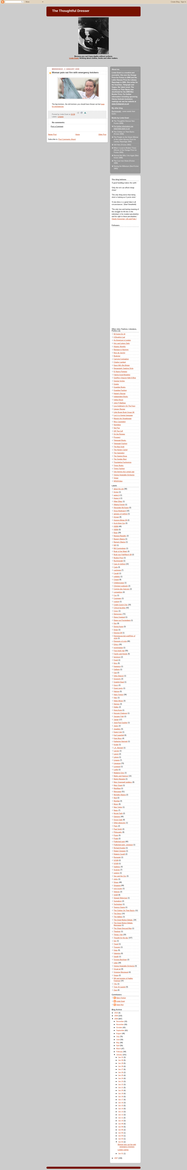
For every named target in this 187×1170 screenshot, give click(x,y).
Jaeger (116, 720)
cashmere (117, 570)
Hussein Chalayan (120, 713)
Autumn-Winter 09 (120, 520)
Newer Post (52, 134)
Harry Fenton (118, 695)
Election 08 (118, 633)
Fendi (116, 660)
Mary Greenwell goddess (123, 782)
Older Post (102, 134)
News (116, 810)
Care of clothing (119, 564)
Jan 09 (121, 1124)
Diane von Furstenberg (122, 620)
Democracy (118, 614)
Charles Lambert (120, 362)
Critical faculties (120, 608)
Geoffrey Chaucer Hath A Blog (125, 378)
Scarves (117, 870)
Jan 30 (121, 1060)
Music (116, 804)
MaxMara (117, 788)
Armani (116, 517)
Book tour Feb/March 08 (123, 555)
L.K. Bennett (118, 748)
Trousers (117, 947)
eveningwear (118, 648)
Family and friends (120, 654)
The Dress (117, 913)
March (118, 1049)
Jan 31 (121, 1057)
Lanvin (116, 754)
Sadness (117, 867)
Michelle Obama (120, 795)
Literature (117, 763)
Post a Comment (57, 126)
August (119, 1033)
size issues (118, 888)
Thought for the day (121, 938)
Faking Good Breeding (122, 375)
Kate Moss (118, 738)
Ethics (116, 644)
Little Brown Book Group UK (124, 412)
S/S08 (116, 860)
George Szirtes (119, 381)
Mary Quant (118, 785)
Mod (115, 798)
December (120, 1021)
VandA (116, 957)
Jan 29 (121, 1063)
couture (116, 602)
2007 (116, 1158)
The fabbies (118, 917)
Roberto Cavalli (119, 854)
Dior (115, 623)
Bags (116, 533)
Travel (116, 944)
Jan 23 (121, 1081)
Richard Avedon (119, 848)
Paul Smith (118, 829)
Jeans (116, 726)
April (118, 1046)
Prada (116, 838)
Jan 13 (121, 1112)
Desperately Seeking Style (123, 368)
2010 (116, 1013)
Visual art (117, 969)
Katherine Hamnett (120, 741)
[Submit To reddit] (81, 114)
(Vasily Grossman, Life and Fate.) (124, 219)
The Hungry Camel (120, 450)
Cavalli (116, 573)
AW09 (116, 530)
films (115, 663)
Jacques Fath (119, 716)
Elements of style (120, 641)
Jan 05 (121, 1133)
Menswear (117, 792)
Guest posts (118, 688)
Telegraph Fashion (120, 443)
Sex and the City (120, 876)
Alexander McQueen (121, 508)
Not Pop (117, 428)
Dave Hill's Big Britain (122, 365)
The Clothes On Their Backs (124, 910)
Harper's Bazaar (119, 393)
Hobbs (116, 707)
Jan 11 (121, 1118)
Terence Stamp (119, 907)
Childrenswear (119, 583)
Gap (115, 673)
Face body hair (119, 651)
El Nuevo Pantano (120, 372)
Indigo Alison (118, 400)
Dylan (116, 630)
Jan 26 (121, 1072)
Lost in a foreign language (123, 415)
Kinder (116, 745)
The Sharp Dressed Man (123, 928)
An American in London (122, 340)
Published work (119, 842)
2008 (116, 1019)
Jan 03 (121, 1139)
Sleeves (117, 892)
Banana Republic (120, 536)
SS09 (116, 895)
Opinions (117, 817)
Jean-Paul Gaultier (120, 723)
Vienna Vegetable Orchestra (124, 475)
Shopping (117, 885)
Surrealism (118, 901)
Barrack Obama (119, 542)
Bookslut (117, 356)
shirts (116, 879)
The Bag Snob (119, 447)
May (118, 1043)
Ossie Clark (118, 820)
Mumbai (117, 801)
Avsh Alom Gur (119, 523)
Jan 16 (121, 1103)
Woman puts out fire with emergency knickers (75, 72)
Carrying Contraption (121, 359)
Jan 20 (121, 1090)
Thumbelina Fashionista (122, 462)
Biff (115, 545)
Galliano (117, 669)
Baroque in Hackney (121, 350)
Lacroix (116, 751)
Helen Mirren (118, 701)
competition (118, 592)
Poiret (116, 835)
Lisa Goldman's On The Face (124, 406)
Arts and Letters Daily (122, 343)
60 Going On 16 (119, 334)
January (119, 1055)
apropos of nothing (120, 514)
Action (116, 492)
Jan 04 (121, 1136)
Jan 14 (121, 1109)
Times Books (119, 465)
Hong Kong (118, 710)
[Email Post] (75, 114)
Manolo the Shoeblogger (123, 418)
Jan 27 (121, 1069)
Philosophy (118, 832)
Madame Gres (119, 773)
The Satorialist (119, 453)
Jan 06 (121, 1130)
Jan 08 (121, 1127)
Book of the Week (120, 551)
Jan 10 (121, 1121)
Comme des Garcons (121, 589)
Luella (116, 770)
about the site (119, 489)
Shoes (116, 882)
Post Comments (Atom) (67, 139)
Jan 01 (121, 1154)
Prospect (117, 437)
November (120, 1024)
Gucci (116, 685)
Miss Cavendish (120, 422)
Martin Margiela (119, 779)
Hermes (116, 704)
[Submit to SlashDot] (85, 114)
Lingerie (60, 117)
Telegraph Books (120, 440)
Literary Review (119, 409)
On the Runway (119, 434)
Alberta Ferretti (119, 505)
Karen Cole (118, 732)
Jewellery (117, 729)
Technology (118, 904)
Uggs (116, 950)
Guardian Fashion (120, 390)
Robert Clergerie (120, 851)
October (119, 1027)
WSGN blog (118, 481)
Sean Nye (120, 1005)
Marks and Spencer (121, 776)
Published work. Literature (123, 845)
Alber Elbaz (118, 501)
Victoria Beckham (120, 960)
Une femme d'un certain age (124, 472)
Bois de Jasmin (119, 353)
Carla (116, 567)
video (116, 963)
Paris (116, 826)
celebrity (117, 577)
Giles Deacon (119, 676)
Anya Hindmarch (120, 511)
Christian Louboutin (121, 586)
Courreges (117, 598)
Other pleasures (119, 823)
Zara (115, 990)
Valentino (117, 953)
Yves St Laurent (120, 987)
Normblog (117, 425)
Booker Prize (118, 558)
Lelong (116, 757)
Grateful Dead (119, 682)
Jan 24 (121, 1078)
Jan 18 (121, 1097)
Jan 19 (121, 1093)
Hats (115, 698)
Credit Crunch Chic (121, 605)
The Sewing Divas (120, 456)
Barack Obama (119, 539)
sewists (116, 873)
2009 (116, 1016)
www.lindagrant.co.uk (120, 104)
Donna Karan (118, 627)
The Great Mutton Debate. (123, 920)
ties (115, 941)
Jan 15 (121, 1106)
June (118, 1040)
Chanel (116, 580)
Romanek (117, 857)
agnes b (117, 495)
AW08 (116, 526)
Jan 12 (121, 1115)
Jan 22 (121, 1084)
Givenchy (117, 679)
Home (77, 134)
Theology (117, 931)
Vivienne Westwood (121, 972)
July (118, 1036)
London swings (123, 1150)
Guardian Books (120, 387)
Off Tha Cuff (118, 431)
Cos (115, 595)
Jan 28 (121, 1066)
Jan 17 (121, 1100)
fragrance (117, 666)
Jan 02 (121, 1142)
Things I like (118, 935)
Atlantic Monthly (120, 347)
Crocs (116, 611)
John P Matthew (120, 403)
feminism (117, 657)
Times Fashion (119, 468)
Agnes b (117, 498)
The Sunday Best (120, 459)
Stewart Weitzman (120, 898)
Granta (116, 384)
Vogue (116, 478)
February (119, 1052)
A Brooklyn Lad (119, 337)
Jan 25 (121, 1075)
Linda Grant (73, 58)
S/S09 (116, 863)
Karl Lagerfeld (119, 735)
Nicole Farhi (118, 813)
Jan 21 (121, 1088)
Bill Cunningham (120, 548)
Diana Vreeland (119, 617)
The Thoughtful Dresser (70, 11)
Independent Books (121, 397)
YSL (115, 984)
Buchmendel (116, 111)
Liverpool (117, 767)
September (120, 1030)
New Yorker (118, 807)
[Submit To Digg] (78, 114)
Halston (116, 691)
